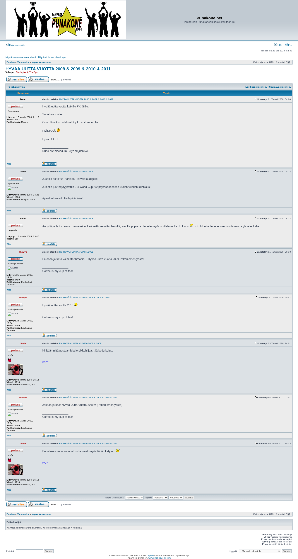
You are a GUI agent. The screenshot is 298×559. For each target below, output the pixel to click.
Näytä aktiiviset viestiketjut (52, 57)
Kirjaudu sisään (17, 45)
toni (25, 72)
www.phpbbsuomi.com (159, 558)
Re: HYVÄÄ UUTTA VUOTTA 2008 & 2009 (80, 343)
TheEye (33, 72)
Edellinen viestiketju (256, 87)
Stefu (19, 72)
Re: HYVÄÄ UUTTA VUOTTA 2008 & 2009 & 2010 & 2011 (88, 397)
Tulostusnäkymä (16, 87)
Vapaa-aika (23, 62)
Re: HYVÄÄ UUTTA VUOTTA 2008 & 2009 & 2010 (84, 297)
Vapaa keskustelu (41, 62)
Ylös (9, 164)
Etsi (290, 45)
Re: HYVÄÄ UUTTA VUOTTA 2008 (76, 171)
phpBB (150, 555)
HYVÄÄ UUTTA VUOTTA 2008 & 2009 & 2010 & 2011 (58, 68)
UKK (279, 45)
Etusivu (11, 62)
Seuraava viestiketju (280, 87)
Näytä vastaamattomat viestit (20, 57)
